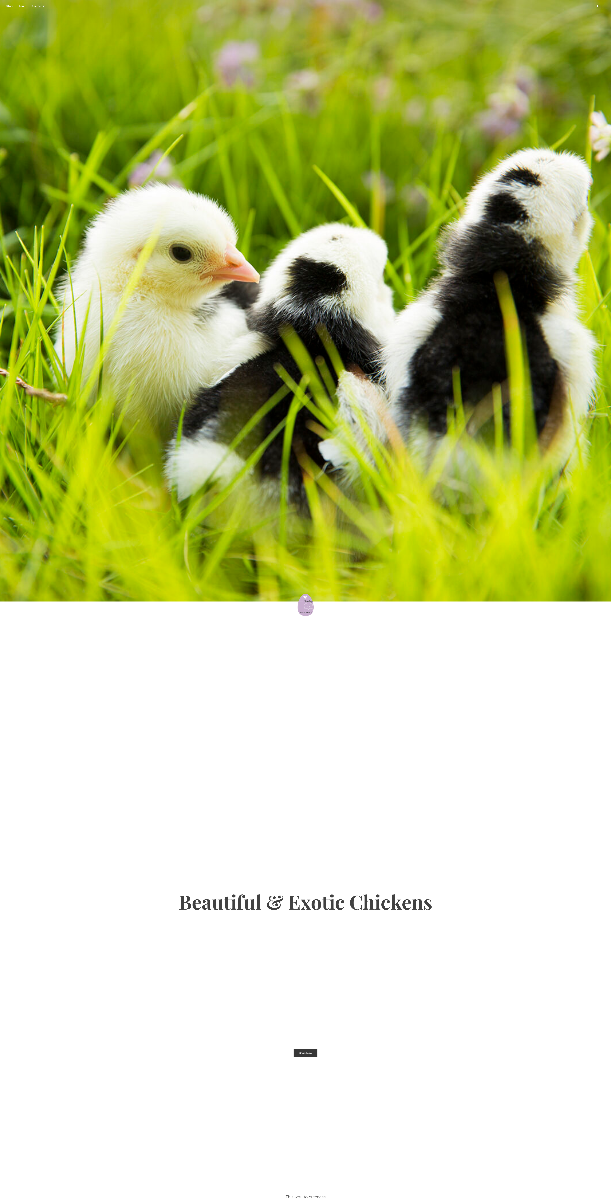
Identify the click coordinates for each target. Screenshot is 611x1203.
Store (10, 6)
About (22, 6)
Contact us (38, 6)
